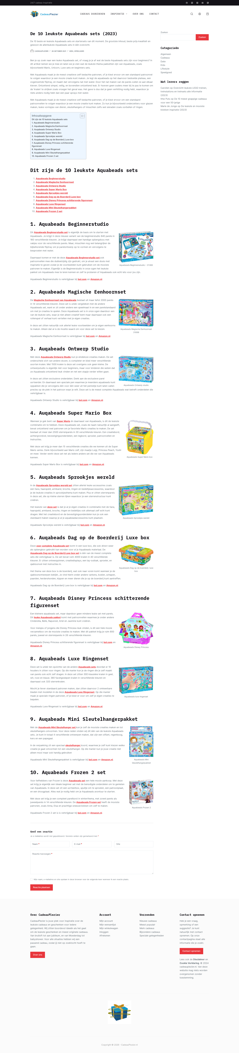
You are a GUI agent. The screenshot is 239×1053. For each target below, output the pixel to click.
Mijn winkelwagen (108, 928)
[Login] (199, 14)
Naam (35, 844)
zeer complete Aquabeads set (52, 545)
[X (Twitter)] (192, 3)
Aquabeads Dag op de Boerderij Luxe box (58, 196)
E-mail (78, 844)
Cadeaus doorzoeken (92, 13)
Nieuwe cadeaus (148, 920)
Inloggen (103, 932)
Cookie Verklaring (189, 963)
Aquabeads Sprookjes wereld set (54, 485)
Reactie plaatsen (41, 887)
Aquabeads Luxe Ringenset (51, 204)
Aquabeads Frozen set (88, 802)
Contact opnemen (191, 951)
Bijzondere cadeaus (150, 932)
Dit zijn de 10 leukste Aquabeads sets (49, 119)
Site (118, 844)
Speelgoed (79, 51)
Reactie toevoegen (42, 854)
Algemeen (166, 54)
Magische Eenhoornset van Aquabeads (55, 300)
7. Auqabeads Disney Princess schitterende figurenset (52, 144)
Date (163, 61)
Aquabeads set (77, 780)
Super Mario (63, 421)
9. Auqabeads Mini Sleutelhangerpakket (51, 152)
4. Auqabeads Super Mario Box (46, 133)
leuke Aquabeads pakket (47, 617)
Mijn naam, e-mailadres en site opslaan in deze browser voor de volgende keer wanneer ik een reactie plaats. (81, 879)
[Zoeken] (192, 14)
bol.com (82, 279)
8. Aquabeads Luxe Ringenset (46, 149)
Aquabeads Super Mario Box (51, 189)
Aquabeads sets (87, 666)
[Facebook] (187, 3)
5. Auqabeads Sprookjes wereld (47, 136)
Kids (71, 51)
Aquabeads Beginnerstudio (50, 178)
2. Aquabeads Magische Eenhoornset (50, 126)
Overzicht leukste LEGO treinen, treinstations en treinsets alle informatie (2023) (184, 91)
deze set (52, 507)
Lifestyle (165, 68)
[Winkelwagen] (207, 14)
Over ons (138, 13)
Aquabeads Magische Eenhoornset (55, 182)
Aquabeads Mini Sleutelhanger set (57, 727)
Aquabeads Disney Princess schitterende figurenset (64, 200)
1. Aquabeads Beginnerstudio (46, 122)
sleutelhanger (73, 745)
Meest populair (147, 924)
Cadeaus (165, 57)
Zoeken (164, 32)
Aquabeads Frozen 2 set (49, 211)
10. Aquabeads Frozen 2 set (45, 156)
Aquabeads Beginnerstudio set (51, 232)
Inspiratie (117, 13)
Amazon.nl (96, 279)
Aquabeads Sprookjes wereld (52, 193)
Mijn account (106, 920)
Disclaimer (199, 959)
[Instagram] (197, 3)
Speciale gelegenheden (152, 935)
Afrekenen (104, 935)
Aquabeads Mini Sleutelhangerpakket (56, 207)
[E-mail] (202, 3)
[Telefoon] (208, 3)
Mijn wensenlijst (107, 924)
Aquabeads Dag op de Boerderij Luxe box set (54, 553)
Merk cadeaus (147, 928)
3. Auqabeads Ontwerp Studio (46, 129)
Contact (154, 13)
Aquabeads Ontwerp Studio (51, 185)
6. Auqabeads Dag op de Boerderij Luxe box (53, 139)
